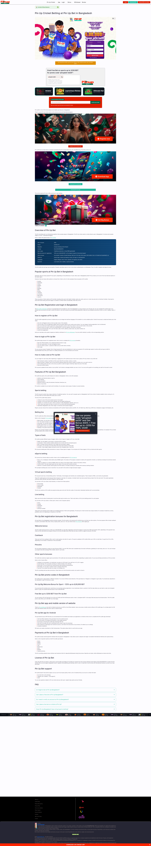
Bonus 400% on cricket (144, 2)
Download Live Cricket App (75, 844)
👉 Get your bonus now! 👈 (82, 430)
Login (125, 2)
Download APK (133, 2)
